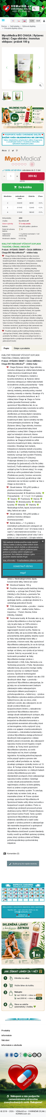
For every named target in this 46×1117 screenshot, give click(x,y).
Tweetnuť (12, 150)
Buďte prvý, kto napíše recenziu (24, 864)
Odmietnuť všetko (23, 566)
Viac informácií (9, 560)
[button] (3, 20)
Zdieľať (8, 150)
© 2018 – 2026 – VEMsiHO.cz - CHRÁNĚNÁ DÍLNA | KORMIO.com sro (23, 1112)
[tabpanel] (23, 599)
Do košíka (23, 187)
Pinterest (16, 150)
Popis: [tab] (6, 348)
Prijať (23, 573)
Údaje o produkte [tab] (22, 348)
